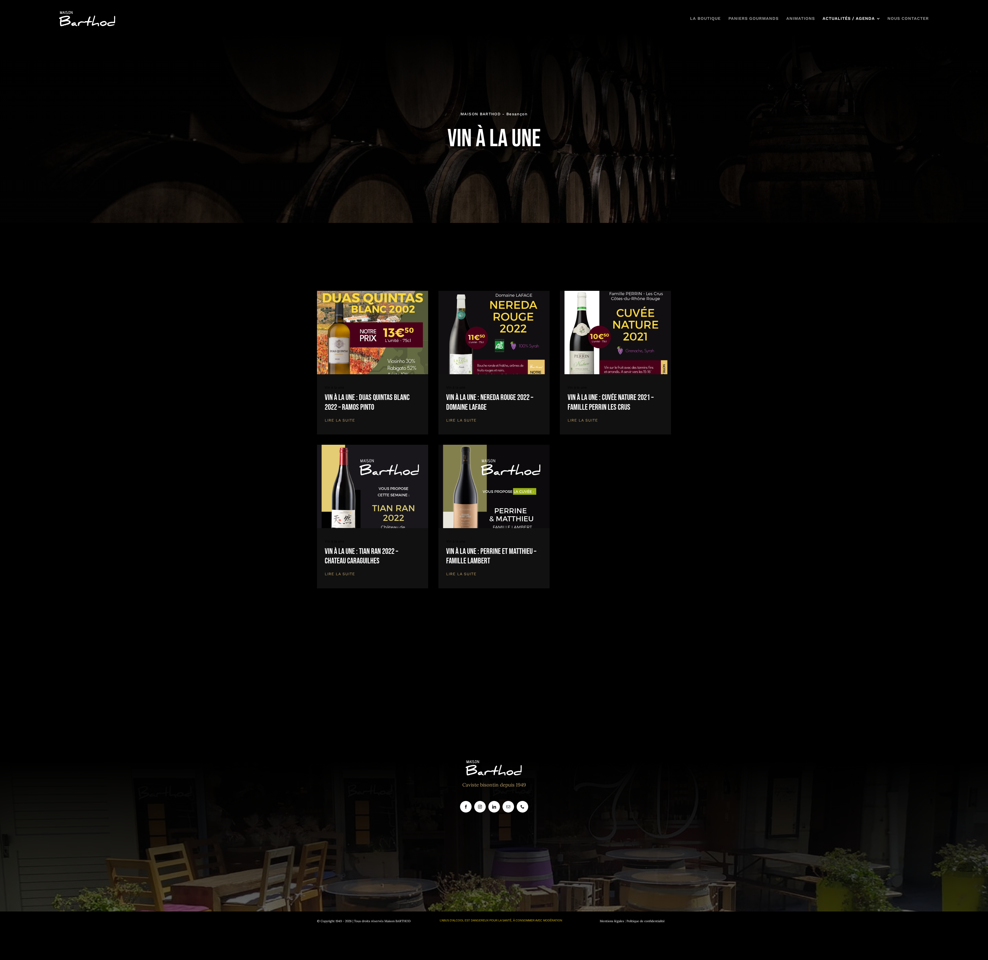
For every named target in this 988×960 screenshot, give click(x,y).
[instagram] (480, 807)
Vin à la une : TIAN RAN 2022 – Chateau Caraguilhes (361, 556)
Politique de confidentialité (646, 921)
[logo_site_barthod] (87, 13)
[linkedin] (494, 807)
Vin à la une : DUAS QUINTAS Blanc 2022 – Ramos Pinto (367, 402)
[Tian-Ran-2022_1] (372, 447)
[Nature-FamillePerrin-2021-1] (615, 293)
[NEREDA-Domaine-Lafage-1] (494, 293)
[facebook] (466, 807)
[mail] (508, 807)
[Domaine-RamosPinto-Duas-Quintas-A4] (372, 293)
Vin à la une (334, 387)
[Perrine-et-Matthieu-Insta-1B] (494, 447)
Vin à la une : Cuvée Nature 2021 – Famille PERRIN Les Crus (611, 402)
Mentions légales (612, 921)
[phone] (522, 807)
